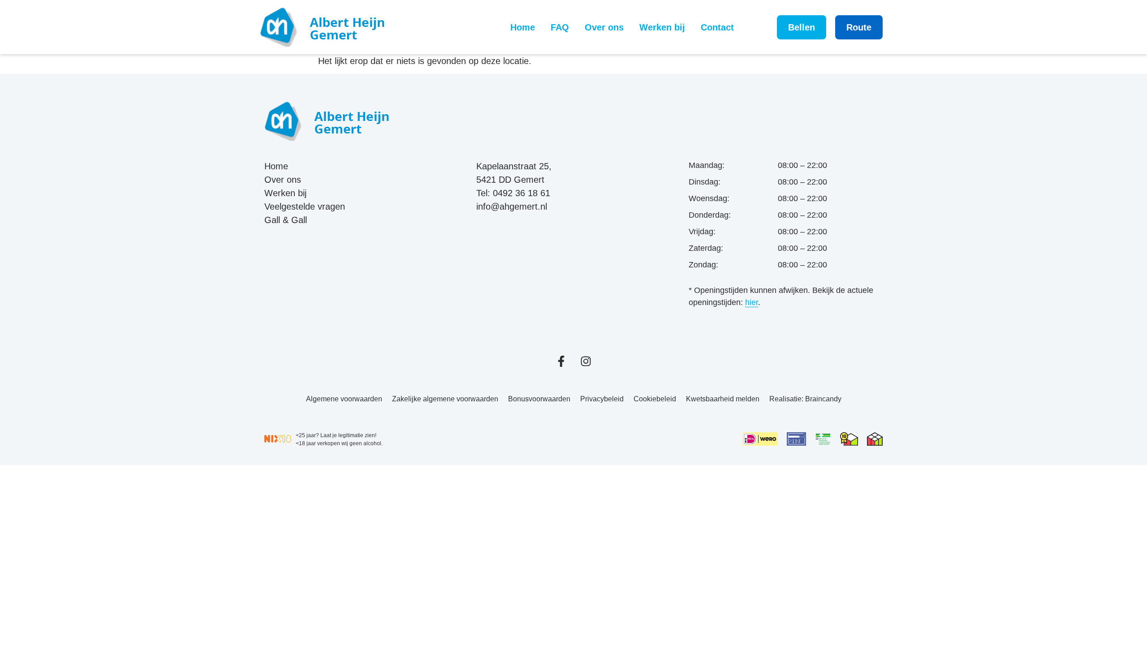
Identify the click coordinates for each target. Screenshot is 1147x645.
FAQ (560, 27)
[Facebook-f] (561, 361)
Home (522, 27)
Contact (717, 27)
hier (751, 302)
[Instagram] (585, 361)
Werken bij (662, 27)
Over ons (604, 27)
